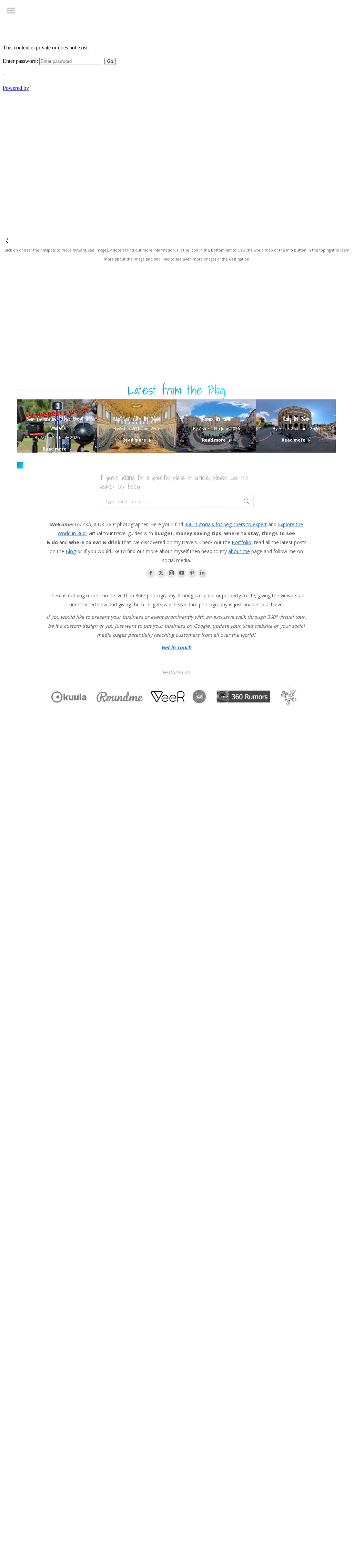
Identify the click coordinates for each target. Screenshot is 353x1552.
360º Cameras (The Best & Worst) (57, 423)
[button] (20, 465)
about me (239, 551)
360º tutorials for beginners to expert (225, 524)
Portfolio (241, 542)
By (41, 438)
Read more (55, 449)
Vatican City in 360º (137, 419)
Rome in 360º (216, 419)
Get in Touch (176, 647)
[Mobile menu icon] (11, 11)
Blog (70, 551)
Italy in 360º (296, 419)
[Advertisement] (176, 329)
